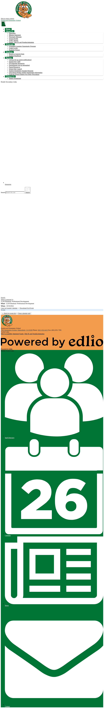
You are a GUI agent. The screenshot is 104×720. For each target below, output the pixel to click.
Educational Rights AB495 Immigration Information (25, 72)
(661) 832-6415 (43, 330)
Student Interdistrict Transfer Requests (21, 71)
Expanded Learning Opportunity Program (22, 46)
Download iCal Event (27, 308)
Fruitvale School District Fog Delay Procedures (24, 74)
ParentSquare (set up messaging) (19, 65)
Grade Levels (13, 48)
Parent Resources (14, 67)
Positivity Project (14, 50)
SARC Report (13, 40)
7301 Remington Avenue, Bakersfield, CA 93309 (16, 330)
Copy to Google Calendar (9, 308)
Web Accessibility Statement (10, 334)
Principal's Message (15, 37)
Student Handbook (15, 56)
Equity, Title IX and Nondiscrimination (21, 42)
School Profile (13, 39)
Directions (12, 33)
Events (3, 310)
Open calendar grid (24, 313)
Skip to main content (7, 18)
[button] (9, 31)
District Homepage (15, 78)
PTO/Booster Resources (16, 63)
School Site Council (15, 69)
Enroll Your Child (14, 61)
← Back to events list (9, 313)
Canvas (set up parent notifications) (20, 60)
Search (3, 192)
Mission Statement (15, 35)
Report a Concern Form (16, 54)
